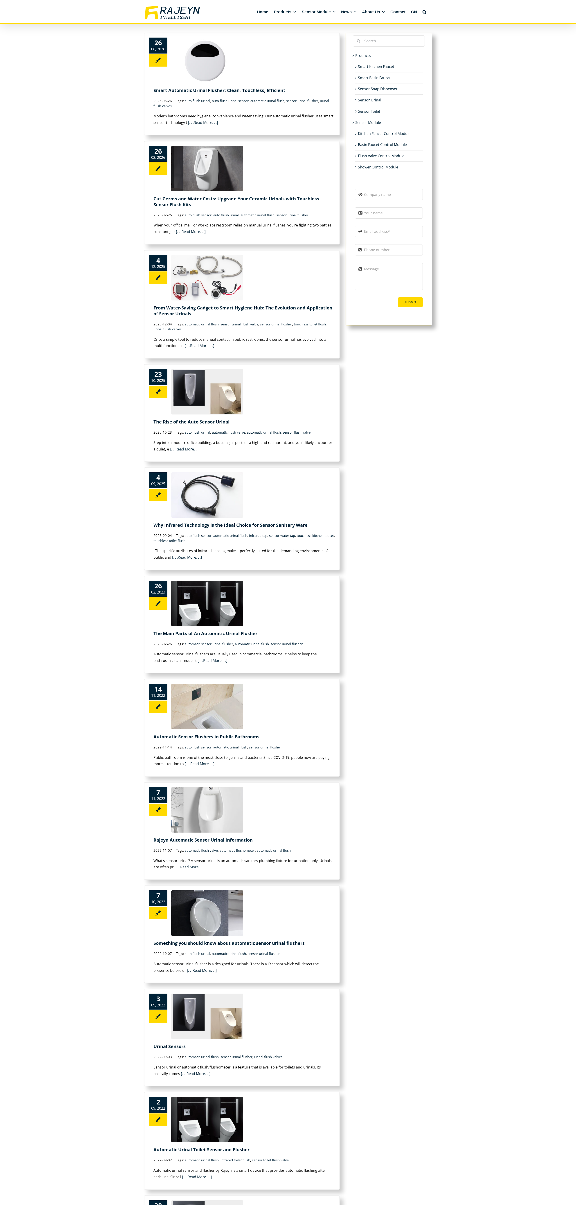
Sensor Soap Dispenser (378, 88)
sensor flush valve (296, 432)
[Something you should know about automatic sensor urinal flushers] (207, 913)
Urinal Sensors (169, 1046)
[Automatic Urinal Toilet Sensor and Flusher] (207, 1119)
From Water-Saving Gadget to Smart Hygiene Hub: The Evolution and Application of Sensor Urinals (242, 311)
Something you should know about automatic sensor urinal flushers (229, 943)
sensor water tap (282, 535)
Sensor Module (368, 122)
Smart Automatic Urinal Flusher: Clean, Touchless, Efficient (219, 90)
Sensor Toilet (369, 111)
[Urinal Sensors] (207, 1016)
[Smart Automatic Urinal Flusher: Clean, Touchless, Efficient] (207, 60)
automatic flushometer (237, 850)
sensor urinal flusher (302, 101)
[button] (424, 12)
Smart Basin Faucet (374, 77)
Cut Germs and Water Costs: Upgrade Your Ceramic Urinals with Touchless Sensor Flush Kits (236, 202)
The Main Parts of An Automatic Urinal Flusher (205, 633)
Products (363, 55)
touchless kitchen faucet (315, 535)
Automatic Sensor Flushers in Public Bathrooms (206, 737)
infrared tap (258, 535)
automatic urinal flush (267, 101)
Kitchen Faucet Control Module (384, 133)
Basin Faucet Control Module (382, 144)
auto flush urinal (197, 101)
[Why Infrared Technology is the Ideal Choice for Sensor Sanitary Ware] (207, 495)
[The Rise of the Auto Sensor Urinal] (207, 391)
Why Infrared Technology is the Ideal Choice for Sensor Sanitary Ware (230, 525)
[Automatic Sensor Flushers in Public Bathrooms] (207, 706)
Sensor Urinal (369, 100)
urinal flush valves (167, 329)
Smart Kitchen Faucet (376, 66)
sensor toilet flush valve (270, 1160)
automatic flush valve (228, 432)
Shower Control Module (378, 167)
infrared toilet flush (235, 1160)
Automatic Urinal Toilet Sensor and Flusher (201, 1150)
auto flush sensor (198, 215)
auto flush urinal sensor (230, 101)
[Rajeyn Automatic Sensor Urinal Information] (207, 810)
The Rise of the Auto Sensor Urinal (191, 422)
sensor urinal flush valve (239, 324)
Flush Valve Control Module (381, 155)
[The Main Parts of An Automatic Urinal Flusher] (207, 603)
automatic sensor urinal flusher (209, 644)
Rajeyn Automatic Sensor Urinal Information (203, 840)
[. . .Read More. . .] (203, 122)
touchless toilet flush (310, 324)
